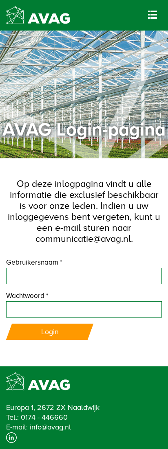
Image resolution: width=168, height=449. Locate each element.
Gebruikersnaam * (34, 262)
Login (50, 331)
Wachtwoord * (27, 295)
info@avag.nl (50, 427)
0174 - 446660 (44, 417)
